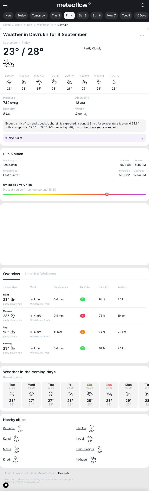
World (18, 24)
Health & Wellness (40, 273)
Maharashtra (45, 24)
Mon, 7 (111, 15)
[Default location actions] (142, 36)
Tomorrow (38, 15)
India (30, 24)
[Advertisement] (74, 234)
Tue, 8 (126, 15)
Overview (11, 273)
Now (8, 15)
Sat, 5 (83, 15)
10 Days (141, 15)
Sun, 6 (97, 15)
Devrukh (62, 24)
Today (21, 15)
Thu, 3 (56, 15)
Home (7, 24)
